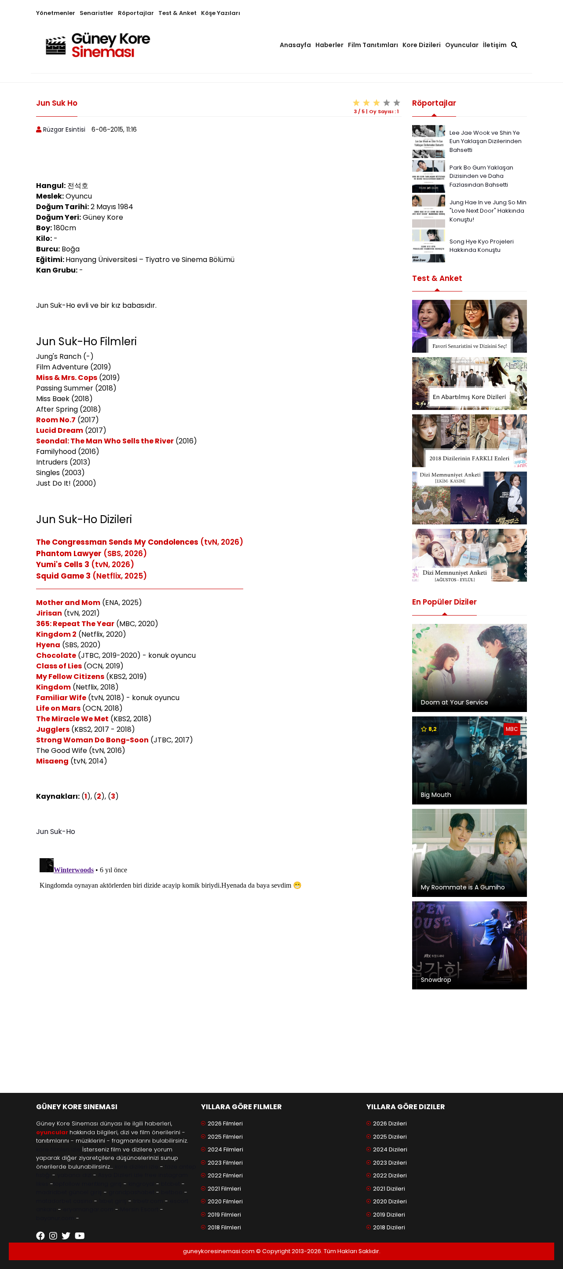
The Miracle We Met (72, 719)
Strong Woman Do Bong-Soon (92, 740)
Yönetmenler (55, 13)
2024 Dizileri (390, 1149)
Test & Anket (177, 13)
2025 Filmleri (225, 1137)
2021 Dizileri (389, 1188)
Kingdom (53, 687)
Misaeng (52, 761)
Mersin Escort (139, 1209)
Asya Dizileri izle (120, 1175)
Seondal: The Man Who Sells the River (105, 441)
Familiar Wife (61, 698)
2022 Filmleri (225, 1175)
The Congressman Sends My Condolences (117, 542)
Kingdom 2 (56, 634)
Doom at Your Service (454, 702)
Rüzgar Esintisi (64, 129)
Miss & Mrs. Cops (66, 378)
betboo (172, 1192)
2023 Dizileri (390, 1162)
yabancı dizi (74, 1175)
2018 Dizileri (389, 1227)
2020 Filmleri (225, 1201)
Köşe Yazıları (220, 13)
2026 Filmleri (225, 1123)
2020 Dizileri (390, 1201)
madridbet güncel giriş (69, 1192)
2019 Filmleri (224, 1214)
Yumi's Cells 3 (62, 564)
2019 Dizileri (389, 1214)
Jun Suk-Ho (55, 831)
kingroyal (141, 1184)
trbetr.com (148, 1201)
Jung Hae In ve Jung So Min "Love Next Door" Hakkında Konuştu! (488, 211)
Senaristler (96, 13)
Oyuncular (462, 45)
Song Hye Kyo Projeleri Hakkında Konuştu (482, 246)
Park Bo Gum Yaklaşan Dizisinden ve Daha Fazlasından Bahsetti (481, 176)
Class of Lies (59, 666)
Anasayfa (295, 45)
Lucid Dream (59, 430)
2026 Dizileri (390, 1123)
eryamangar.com (88, 1209)
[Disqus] (219, 965)
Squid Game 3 (63, 576)
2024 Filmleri (225, 1149)
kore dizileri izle (136, 1166)
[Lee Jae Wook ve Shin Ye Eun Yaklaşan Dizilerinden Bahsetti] (428, 141)
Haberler (329, 45)
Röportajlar (136, 13)
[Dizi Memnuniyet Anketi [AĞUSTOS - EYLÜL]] (469, 555)
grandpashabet (131, 1192)
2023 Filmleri (225, 1162)
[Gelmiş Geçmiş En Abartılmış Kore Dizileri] (469, 383)
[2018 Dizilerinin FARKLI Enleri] (469, 440)
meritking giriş (102, 1184)
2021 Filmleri (224, 1188)
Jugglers (52, 729)
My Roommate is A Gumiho (463, 887)
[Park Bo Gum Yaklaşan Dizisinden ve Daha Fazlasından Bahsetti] (428, 175)
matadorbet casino (64, 1201)
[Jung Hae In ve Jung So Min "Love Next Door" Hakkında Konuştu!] (428, 210)
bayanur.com (55, 1218)
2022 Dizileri (390, 1175)
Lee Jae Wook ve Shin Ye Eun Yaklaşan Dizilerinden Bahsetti (486, 141)
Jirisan (49, 613)
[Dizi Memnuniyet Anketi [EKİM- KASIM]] (469, 498)
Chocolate (56, 655)
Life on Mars (58, 708)
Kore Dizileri (421, 45)
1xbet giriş (113, 1201)
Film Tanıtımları (373, 45)
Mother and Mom (68, 603)
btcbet (170, 1184)
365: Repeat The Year (75, 624)
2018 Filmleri (224, 1227)
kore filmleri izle (58, 1149)
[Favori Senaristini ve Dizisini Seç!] (469, 326)
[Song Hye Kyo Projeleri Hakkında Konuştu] (428, 245)
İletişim (495, 45)
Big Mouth (436, 794)
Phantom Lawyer (69, 553)
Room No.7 (56, 420)
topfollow (66, 1184)
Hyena (48, 645)
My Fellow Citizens (70, 676)
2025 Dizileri (390, 1137)
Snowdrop (436, 979)
